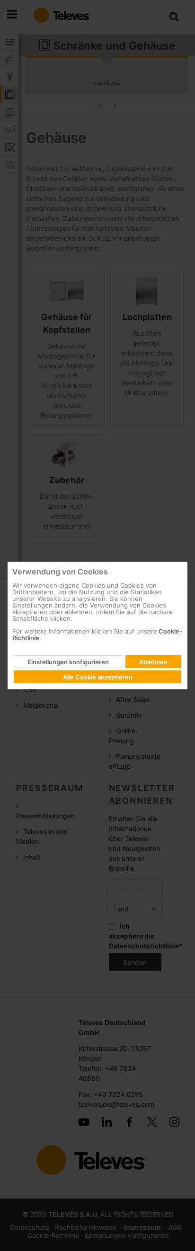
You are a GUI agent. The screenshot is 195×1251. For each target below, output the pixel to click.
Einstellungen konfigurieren (68, 662)
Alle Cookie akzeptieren (98, 677)
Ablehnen (153, 662)
